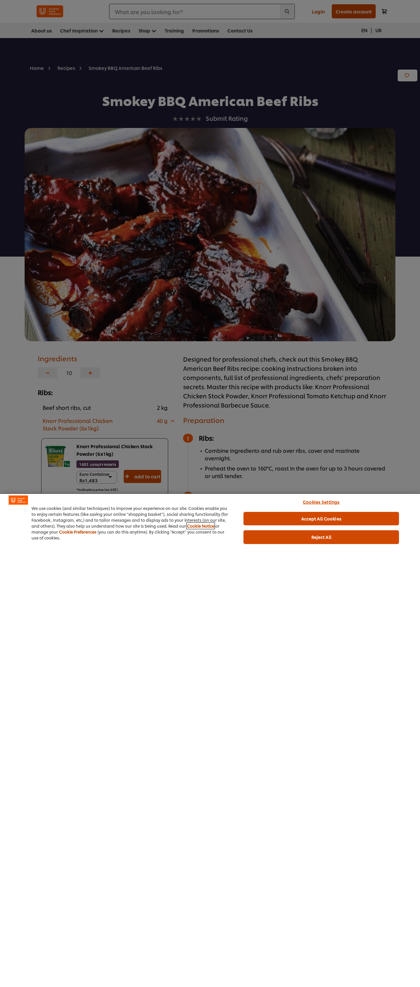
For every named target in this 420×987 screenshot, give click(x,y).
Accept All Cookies (321, 518)
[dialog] (210, 740)
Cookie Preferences (77, 532)
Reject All (321, 537)
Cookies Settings (321, 502)
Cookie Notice (200, 526)
